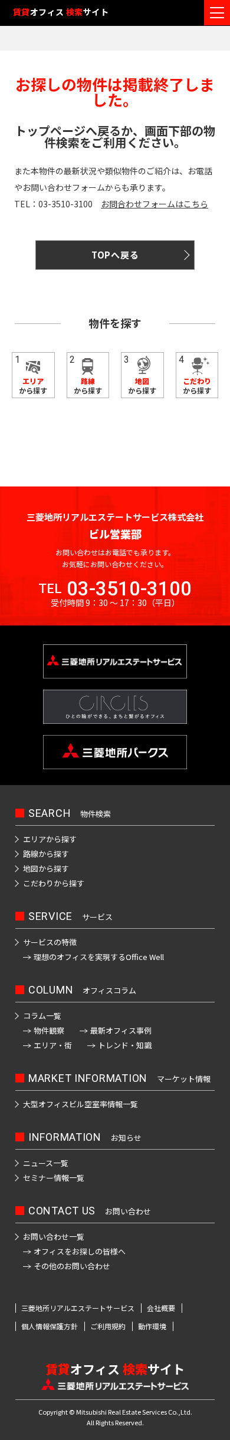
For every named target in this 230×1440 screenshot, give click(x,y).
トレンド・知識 (125, 1045)
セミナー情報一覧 (53, 1177)
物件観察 (49, 1030)
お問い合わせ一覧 (53, 1236)
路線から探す (46, 853)
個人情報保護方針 (49, 1326)
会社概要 (161, 1308)
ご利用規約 (108, 1326)
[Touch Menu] (217, 12)
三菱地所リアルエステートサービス (77, 1308)
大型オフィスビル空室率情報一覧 (80, 1104)
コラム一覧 (42, 1015)
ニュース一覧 (45, 1162)
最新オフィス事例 (121, 1030)
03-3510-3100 (129, 588)
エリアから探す (50, 839)
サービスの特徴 (50, 942)
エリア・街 (53, 1045)
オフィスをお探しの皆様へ (80, 1251)
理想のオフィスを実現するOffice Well (99, 956)
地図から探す (46, 868)
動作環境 (152, 1326)
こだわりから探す (53, 883)
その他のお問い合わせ (72, 1266)
